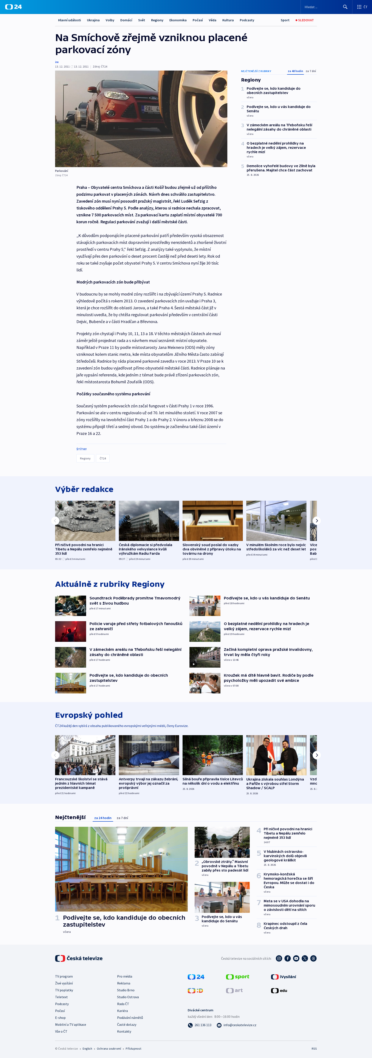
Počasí (198, 20)
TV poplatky (64, 990)
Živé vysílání (64, 983)
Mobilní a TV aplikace (70, 1024)
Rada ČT (123, 1004)
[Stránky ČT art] (234, 990)
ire (57, 62)
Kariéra (122, 1011)
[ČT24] (13, 6)
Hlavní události (69, 20)
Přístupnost (133, 1048)
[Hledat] (345, 7)
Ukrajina (93, 20)
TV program (64, 976)
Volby (110, 20)
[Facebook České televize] (287, 958)
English (87, 1048)
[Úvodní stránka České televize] (79, 958)
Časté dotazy (126, 1024)
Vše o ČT (61, 1031)
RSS (314, 1048)
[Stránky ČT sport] (237, 976)
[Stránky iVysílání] (283, 976)
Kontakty (124, 1031)
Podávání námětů (130, 1017)
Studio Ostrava (128, 997)
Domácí (126, 20)
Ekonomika (178, 20)
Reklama (123, 983)
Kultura (228, 20)
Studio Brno (126, 990)
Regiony (157, 20)
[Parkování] (141, 119)
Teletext (61, 997)
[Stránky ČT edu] (279, 990)
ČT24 (103, 458)
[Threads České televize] (313, 958)
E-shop (60, 1017)
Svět (141, 20)
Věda (212, 20)
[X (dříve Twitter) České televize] (304, 958)
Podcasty (247, 20)
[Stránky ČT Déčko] (195, 990)
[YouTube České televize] (296, 958)
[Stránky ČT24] (196, 976)
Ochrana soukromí (109, 1048)
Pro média (124, 976)
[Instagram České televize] (279, 958)
